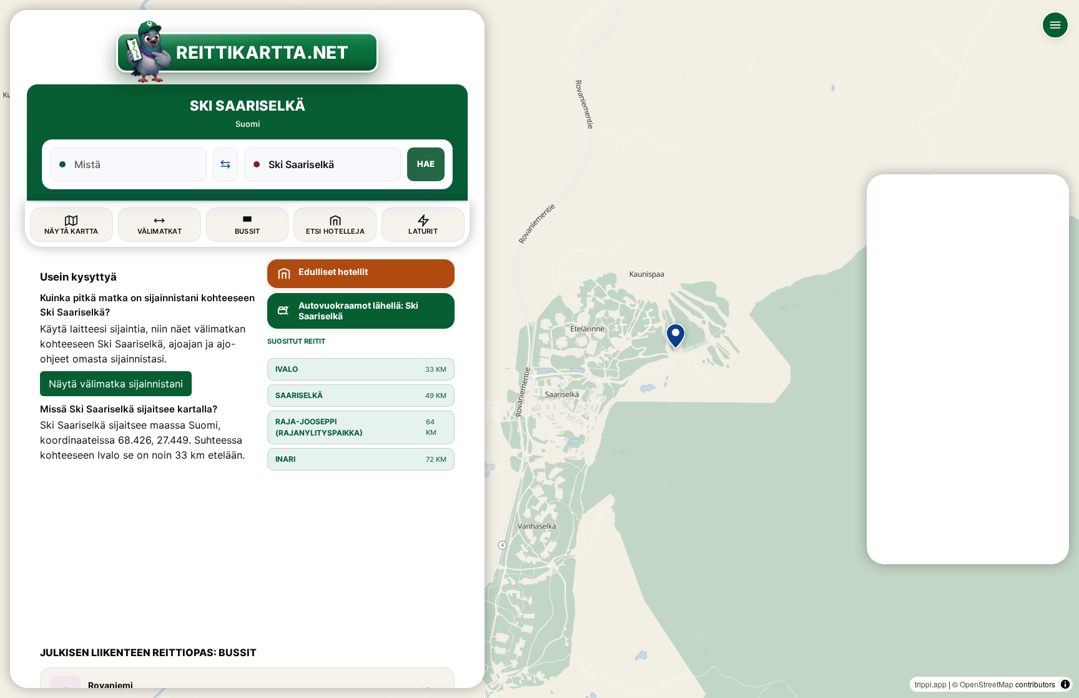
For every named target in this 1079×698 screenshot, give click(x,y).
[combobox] (135, 164)
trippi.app (931, 684)
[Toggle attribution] (1065, 684)
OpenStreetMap (986, 684)
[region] (539, 349)
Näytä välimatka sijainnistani (116, 383)
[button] (675, 336)
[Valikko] (1055, 25)
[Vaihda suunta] (225, 164)
